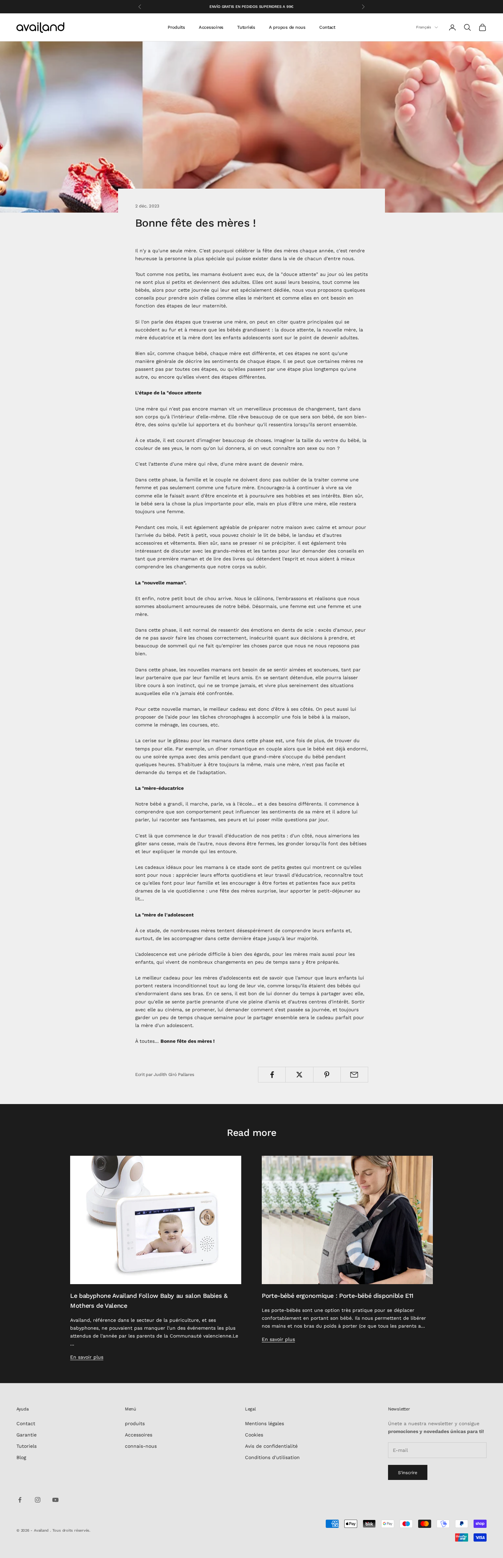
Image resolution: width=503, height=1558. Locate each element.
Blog (21, 1457)
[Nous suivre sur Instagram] (37, 1499)
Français (423, 27)
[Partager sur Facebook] (271, 1074)
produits (135, 1423)
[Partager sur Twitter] (299, 1074)
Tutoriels (246, 27)
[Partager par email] (354, 1074)
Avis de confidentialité (271, 1446)
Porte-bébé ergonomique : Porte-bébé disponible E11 (337, 1295)
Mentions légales (264, 1423)
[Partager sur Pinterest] (326, 1074)
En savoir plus (86, 1357)
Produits (176, 27)
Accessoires (211, 27)
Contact (327, 27)
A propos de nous (287, 27)
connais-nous (141, 1446)
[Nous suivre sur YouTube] (55, 1499)
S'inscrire (407, 1472)
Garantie (26, 1434)
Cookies (254, 1434)
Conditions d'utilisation (272, 1457)
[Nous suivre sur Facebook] (19, 1499)
